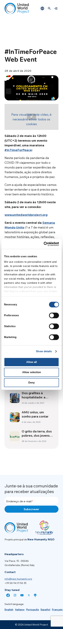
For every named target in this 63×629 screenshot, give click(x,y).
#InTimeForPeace (18, 150)
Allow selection (31, 372)
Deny (31, 382)
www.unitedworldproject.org (26, 215)
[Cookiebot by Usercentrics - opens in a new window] (44, 244)
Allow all (31, 361)
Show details (44, 351)
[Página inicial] (17, 8)
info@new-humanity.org (18, 578)
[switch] (54, 315)
